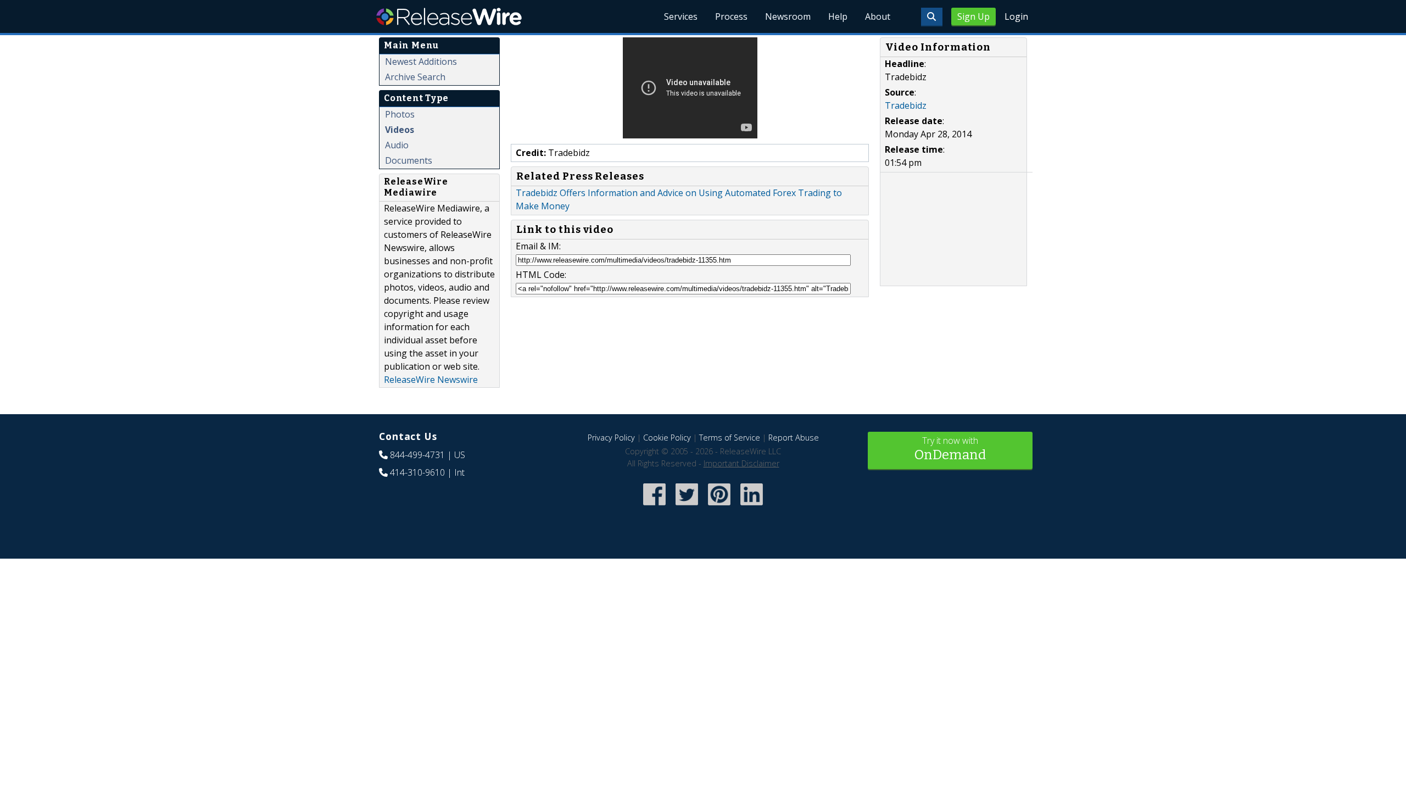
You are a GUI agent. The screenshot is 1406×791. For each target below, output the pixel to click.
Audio (397, 145)
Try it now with (950, 449)
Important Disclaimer (741, 463)
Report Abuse (793, 437)
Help (837, 16)
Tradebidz (906, 105)
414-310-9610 (417, 472)
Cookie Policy (667, 437)
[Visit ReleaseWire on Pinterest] (719, 507)
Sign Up (973, 16)
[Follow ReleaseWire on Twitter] (687, 507)
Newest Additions (421, 61)
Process (731, 16)
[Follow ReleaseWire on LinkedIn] (752, 507)
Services (681, 16)
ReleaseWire (449, 16)
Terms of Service (729, 437)
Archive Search (415, 77)
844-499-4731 (417, 455)
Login (1016, 16)
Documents (408, 160)
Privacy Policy (611, 437)
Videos (399, 130)
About (877, 16)
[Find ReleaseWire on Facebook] (654, 507)
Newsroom (788, 16)
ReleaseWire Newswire (431, 380)
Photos (400, 114)
